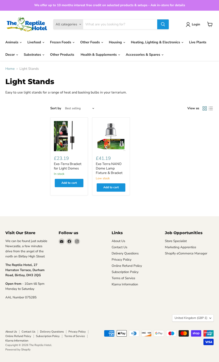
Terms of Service (123, 278)
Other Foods (90, 42)
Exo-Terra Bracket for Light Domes (67, 166)
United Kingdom (191, 318)
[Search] (163, 24)
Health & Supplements (99, 54)
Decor (10, 54)
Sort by (55, 108)
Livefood (34, 42)
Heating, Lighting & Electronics (156, 42)
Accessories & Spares (143, 54)
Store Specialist (176, 241)
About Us (118, 241)
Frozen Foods (61, 42)
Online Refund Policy (127, 266)
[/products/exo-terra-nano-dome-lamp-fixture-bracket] (111, 136)
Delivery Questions (125, 253)
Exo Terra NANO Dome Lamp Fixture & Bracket (109, 168)
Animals (12, 42)
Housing (116, 42)
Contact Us (119, 247)
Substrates (33, 54)
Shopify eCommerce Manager (186, 253)
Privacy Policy (122, 259)
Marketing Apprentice (180, 247)
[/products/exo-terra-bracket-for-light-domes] (69, 136)
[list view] (211, 108)
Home (10, 69)
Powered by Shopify (18, 350)
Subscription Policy (125, 272)
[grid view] (205, 108)
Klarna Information (125, 284)
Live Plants (197, 42)
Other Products (62, 54)
